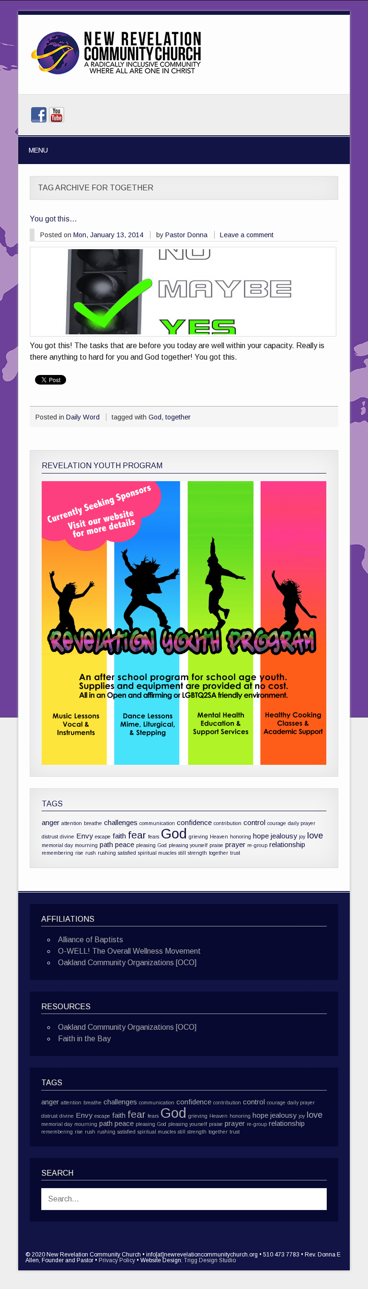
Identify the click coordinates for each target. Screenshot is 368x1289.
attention (71, 823)
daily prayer (301, 823)
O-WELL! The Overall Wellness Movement (129, 951)
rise (79, 853)
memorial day (57, 845)
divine (67, 836)
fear (137, 834)
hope (261, 836)
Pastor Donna (186, 235)
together (178, 417)
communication (157, 823)
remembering (57, 853)
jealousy (284, 836)
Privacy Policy (117, 1260)
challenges (121, 822)
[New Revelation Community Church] (116, 75)
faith (119, 836)
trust (235, 853)
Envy (84, 836)
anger (50, 822)
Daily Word (83, 417)
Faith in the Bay (84, 1039)
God (155, 417)
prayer (235, 844)
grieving (198, 836)
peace (124, 844)
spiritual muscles (157, 853)
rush (90, 853)
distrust (50, 836)
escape (103, 836)
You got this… (53, 219)
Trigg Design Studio (210, 1260)
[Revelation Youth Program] (184, 623)
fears (153, 836)
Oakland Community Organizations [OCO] (127, 962)
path (106, 844)
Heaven (219, 836)
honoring (240, 836)
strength (197, 853)
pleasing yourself (188, 845)
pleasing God (151, 845)
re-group (257, 845)
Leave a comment (247, 235)
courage (276, 823)
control (254, 822)
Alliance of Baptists (90, 940)
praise (216, 845)
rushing (107, 853)
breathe (93, 823)
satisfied (127, 853)
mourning (86, 845)
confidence (194, 822)
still (182, 853)
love (315, 835)
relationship (287, 844)
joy (302, 836)
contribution (228, 823)
